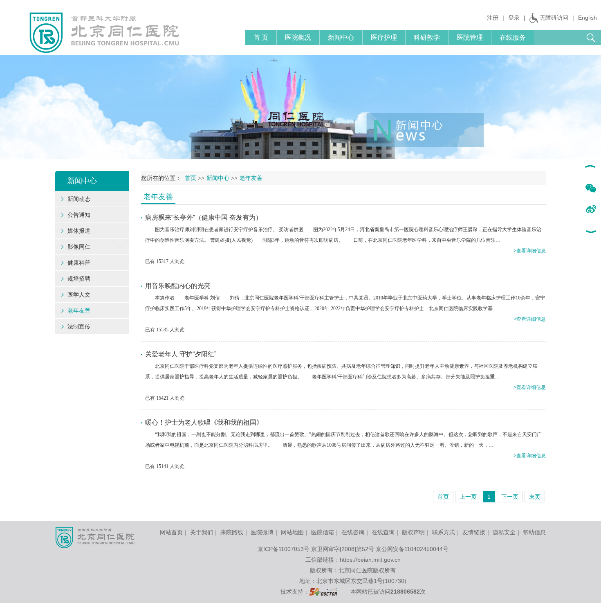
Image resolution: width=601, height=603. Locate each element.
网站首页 (171, 532)
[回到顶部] (590, 167)
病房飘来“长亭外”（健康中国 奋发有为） (203, 217)
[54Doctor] (323, 591)
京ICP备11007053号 (283, 549)
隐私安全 (504, 532)
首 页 (260, 37)
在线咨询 (352, 532)
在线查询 (383, 532)
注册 (492, 17)
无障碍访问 (554, 17)
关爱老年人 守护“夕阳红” (180, 354)
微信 (590, 188)
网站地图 (292, 532)
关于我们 (201, 532)
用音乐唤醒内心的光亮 (178, 285)
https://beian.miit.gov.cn (370, 559)
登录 (514, 17)
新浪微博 (590, 209)
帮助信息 (534, 532)
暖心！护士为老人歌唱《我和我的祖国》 (204, 422)
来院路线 (231, 532)
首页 (190, 178)
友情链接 (473, 532)
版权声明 (413, 532)
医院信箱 (322, 532)
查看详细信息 (530, 251)
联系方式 (443, 532)
